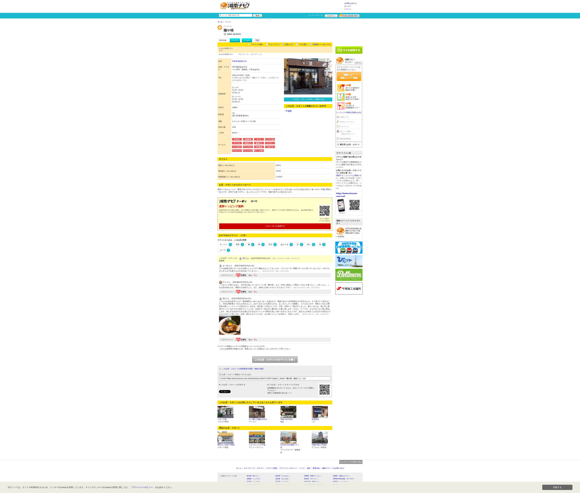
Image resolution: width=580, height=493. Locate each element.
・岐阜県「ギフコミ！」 (311, 479)
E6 (244, 258)
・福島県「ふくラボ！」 (253, 479)
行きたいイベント (347, 122)
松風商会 (315, 419)
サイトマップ (249, 468)
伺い (310, 244)
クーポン (247, 40)
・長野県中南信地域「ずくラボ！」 (344, 479)
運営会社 (316, 468)
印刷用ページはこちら (322, 44)
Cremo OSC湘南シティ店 (289, 446)
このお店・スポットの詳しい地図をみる (308, 99)
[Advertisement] (298, 6)
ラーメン (225, 244)
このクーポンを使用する (275, 226)
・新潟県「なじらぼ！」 (282, 479)
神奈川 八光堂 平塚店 (226, 445)
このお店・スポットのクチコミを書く (274, 359)
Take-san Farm (286, 419)
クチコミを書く (257, 44)
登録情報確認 (345, 139)
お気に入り (289, 44)
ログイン (331, 15)
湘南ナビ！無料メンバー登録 (348, 76)
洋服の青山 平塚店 (319, 445)
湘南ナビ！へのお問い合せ (333, 468)
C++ (224, 282)
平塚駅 (288, 111)
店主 (272, 244)
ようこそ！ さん (315, 15)
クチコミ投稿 (271, 468)
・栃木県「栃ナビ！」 (253, 476)
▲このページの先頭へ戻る (351, 462)
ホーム (348, 9)
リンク (302, 468)
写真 (257, 40)
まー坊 (225, 266)
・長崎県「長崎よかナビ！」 (341, 476)
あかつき (286, 244)
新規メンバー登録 (349, 15)
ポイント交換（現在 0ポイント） (348, 132)
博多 (239, 244)
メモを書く (303, 44)
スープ (224, 250)
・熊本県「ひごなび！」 (282, 476)
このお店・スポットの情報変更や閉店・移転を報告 (243, 369)
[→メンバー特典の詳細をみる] (349, 112)
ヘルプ (348, 6)
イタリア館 (222, 419)
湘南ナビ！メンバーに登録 (347, 175)
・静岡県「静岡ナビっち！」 (312, 476)
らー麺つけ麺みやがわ (258, 419)
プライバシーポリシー (288, 468)
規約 (309, 468)
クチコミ (234, 40)
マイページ (344, 127)
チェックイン (274, 44)
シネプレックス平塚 (257, 445)
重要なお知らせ (351, 3)
